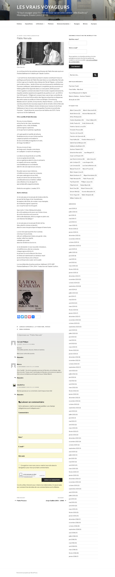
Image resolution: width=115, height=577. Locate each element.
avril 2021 (71, 424)
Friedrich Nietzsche (88, 139)
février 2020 (72, 472)
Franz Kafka (74, 139)
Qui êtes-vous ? (74, 39)
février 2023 (72, 350)
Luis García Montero (89, 165)
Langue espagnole (26, 326)
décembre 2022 (73, 357)
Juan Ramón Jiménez (77, 159)
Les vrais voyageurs (43, 7)
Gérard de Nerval (76, 152)
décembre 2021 (73, 397)
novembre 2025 (74, 239)
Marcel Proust (88, 169)
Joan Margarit (89, 152)
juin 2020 (71, 458)
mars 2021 (72, 428)
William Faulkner (75, 198)
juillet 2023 (72, 333)
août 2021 (72, 411)
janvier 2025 (72, 272)
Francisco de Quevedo (77, 136)
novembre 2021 (73, 401)
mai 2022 (71, 381)
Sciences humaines (63, 24)
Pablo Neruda (24, 329)
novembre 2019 (73, 482)
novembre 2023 (73, 320)
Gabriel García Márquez (78, 143)
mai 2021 (71, 421)
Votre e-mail (73, 48)
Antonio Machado (89, 113)
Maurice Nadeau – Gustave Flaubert (79, 96)
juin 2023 (71, 337)
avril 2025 (72, 262)
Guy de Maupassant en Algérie (78, 93)
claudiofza (34, 35)
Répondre (20, 357)
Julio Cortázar (75, 162)
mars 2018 (72, 549)
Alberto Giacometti (89, 110)
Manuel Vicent (75, 169)
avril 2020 (72, 465)
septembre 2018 (74, 529)
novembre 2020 (74, 441)
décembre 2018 (73, 519)
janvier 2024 (72, 313)
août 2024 (72, 289)
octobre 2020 (73, 445)
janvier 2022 (72, 394)
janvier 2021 (72, 435)
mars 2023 (72, 347)
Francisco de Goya (76, 133)
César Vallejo (91, 120)
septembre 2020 (74, 448)
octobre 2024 (73, 282)
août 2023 (72, 330)
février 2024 (72, 310)
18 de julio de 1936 (74, 99)
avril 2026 (72, 222)
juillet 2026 (72, 212)
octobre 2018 (73, 526)
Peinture (51, 24)
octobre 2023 (73, 323)
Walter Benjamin (87, 195)
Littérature (39, 24)
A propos (94, 24)
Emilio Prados (75, 123)
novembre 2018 (73, 522)
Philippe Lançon (86, 182)
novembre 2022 (73, 360)
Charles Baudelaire (77, 120)
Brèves (85, 24)
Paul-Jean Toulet (74, 86)
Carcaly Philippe (22, 342)
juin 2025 (71, 255)
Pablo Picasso (88, 178)
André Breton (75, 113)
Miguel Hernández (90, 175)
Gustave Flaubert (76, 149)
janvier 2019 (72, 516)
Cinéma (19, 24)
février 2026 (72, 228)
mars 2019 (72, 509)
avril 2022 (72, 384)
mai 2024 (71, 299)
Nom (20, 437)
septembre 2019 (74, 489)
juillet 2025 (72, 252)
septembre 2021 (74, 408)
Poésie (47, 326)
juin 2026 (71, 215)
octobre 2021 (73, 404)
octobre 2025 (73, 242)
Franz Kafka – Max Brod (76, 89)
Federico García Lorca (78, 126)
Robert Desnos (86, 188)
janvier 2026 (72, 232)
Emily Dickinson (87, 123)
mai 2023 (71, 340)
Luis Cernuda (75, 165)
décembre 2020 (74, 438)
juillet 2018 (72, 536)
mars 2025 (72, 266)
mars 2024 (72, 306)
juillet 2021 (72, 414)
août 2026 (72, 208)
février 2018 (72, 553)
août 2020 (72, 451)
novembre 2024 (74, 279)
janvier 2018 (72, 556)
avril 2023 (72, 343)
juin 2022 (71, 377)
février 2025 (72, 269)
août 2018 (72, 532)
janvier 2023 (72, 353)
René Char (74, 188)
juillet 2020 (72, 455)
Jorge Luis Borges (76, 156)
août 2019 (72, 492)
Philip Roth (74, 185)
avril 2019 (72, 505)
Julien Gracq (91, 159)
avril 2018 (72, 546)
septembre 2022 (74, 367)
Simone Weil (74, 191)
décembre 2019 (73, 478)
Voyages (77, 24)
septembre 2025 (74, 245)
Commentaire (23, 412)
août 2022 (72, 370)
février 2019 (72, 512)
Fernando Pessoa (76, 130)
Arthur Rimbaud (75, 117)
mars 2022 (72, 387)
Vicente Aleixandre (88, 191)
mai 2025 (71, 259)
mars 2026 (72, 225)
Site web (21, 456)
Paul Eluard (74, 182)
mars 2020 (72, 468)
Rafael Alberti (85, 185)
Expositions (29, 24)
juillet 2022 (72, 374)
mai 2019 (71, 502)
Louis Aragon (87, 162)
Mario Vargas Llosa (76, 172)
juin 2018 (71, 539)
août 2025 (72, 249)
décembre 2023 (73, 316)
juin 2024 (71, 296)
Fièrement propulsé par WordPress (26, 572)
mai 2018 (71, 543)
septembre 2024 (74, 286)
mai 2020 (72, 462)
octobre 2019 (73, 485)
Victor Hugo (74, 195)
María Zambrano (75, 175)
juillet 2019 (72, 495)
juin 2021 (71, 418)
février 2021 (72, 431)
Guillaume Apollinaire (77, 146)
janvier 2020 (72, 475)
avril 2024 (72, 303)
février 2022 (72, 391)
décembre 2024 (74, 276)
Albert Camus (75, 110)
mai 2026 (71, 218)
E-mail (21, 446)
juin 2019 (71, 499)
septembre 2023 (74, 326)
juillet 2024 (72, 293)
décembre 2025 (74, 235)
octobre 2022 (73, 364)
